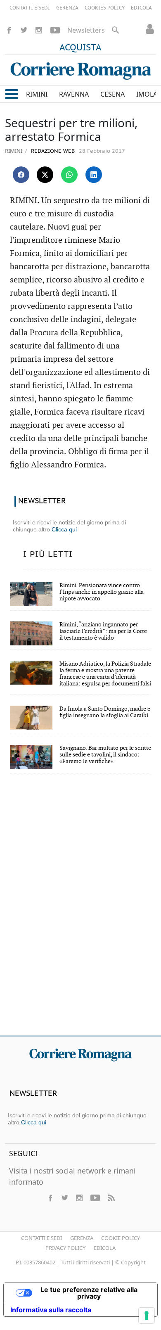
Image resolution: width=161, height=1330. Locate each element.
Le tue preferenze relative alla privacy (88, 1292)
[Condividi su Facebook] (21, 174)
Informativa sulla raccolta (50, 1310)
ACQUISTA (80, 48)
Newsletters (86, 30)
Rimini (13, 150)
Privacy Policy (65, 1248)
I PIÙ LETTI (48, 554)
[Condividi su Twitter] (45, 174)
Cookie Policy (120, 1238)
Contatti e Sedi (41, 1238)
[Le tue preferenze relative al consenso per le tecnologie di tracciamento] (146, 1315)
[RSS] (111, 1198)
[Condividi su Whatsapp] (69, 174)
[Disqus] (80, 910)
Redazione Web (52, 151)
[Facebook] (9, 30)
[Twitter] (24, 30)
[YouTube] (55, 30)
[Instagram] (39, 30)
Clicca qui (64, 529)
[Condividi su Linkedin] (93, 174)
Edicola (105, 1248)
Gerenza (81, 1238)
